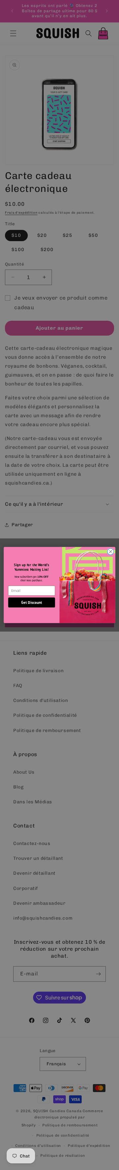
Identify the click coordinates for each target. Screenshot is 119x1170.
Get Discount (31, 602)
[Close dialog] (110, 551)
